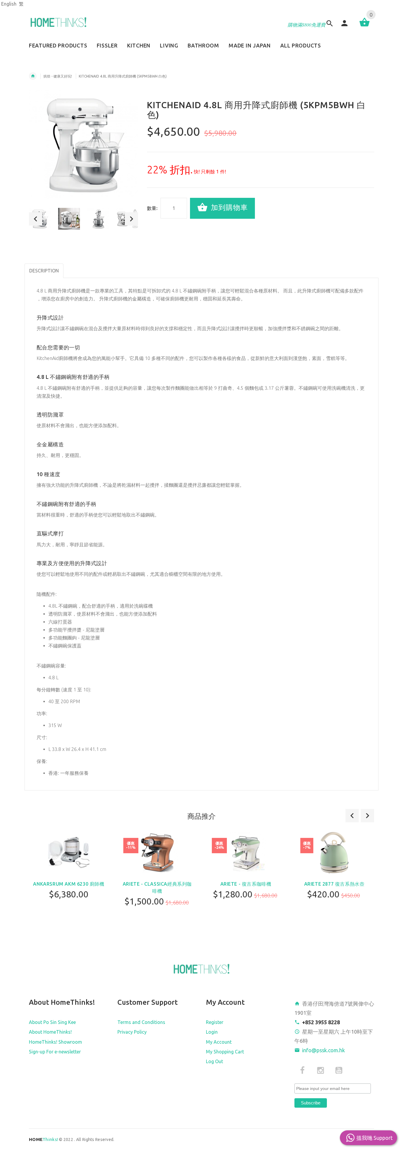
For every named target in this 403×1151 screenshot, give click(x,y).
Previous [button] (35, 219)
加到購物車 (228, 208)
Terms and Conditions (141, 1022)
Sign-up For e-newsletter (55, 1051)
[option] (69, 219)
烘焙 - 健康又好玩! (57, 76)
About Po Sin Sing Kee (52, 1022)
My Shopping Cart (225, 1051)
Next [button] (131, 219)
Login (212, 1032)
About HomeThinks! (50, 1032)
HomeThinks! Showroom (55, 1042)
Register (214, 1022)
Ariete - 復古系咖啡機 (245, 884)
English (9, 3)
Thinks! (43, 1139)
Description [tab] (44, 270)
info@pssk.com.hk (323, 1050)
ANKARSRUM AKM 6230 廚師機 (68, 884)
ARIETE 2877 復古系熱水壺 (334, 884)
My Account (219, 1042)
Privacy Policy (132, 1032)
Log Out (214, 1061)
